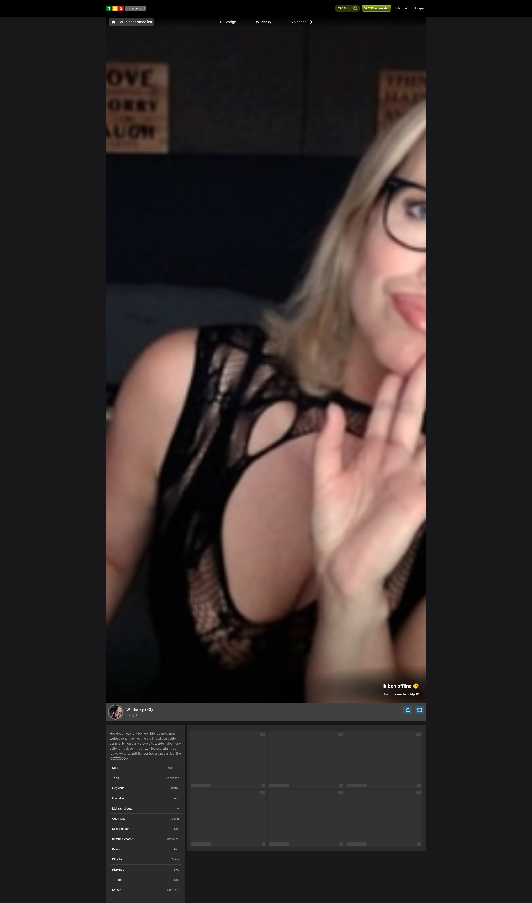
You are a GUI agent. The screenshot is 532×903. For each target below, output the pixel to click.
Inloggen (418, 8)
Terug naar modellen (135, 22)
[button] (401, 8)
